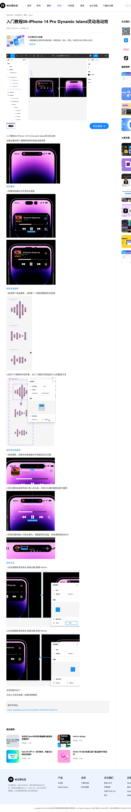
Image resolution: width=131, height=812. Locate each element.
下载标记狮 (108, 5)
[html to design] (64, 741)
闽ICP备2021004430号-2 (101, 808)
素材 (49, 5)
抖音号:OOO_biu (110, 791)
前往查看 (97, 126)
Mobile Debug (63, 787)
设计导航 (94, 5)
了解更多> (32, 44)
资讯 (38, 5)
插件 (82, 5)
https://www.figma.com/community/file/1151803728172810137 (33, 710)
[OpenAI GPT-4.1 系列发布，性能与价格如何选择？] (12, 756)
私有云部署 (85, 787)
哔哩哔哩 (107, 787)
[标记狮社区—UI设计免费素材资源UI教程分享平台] (9, 5)
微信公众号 (108, 783)
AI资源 (71, 5)
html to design (79, 736)
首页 (29, 5)
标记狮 (60, 783)
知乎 (105, 795)
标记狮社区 (18, 15)
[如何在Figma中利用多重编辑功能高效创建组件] (12, 741)
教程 (59, 5)
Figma (30, 15)
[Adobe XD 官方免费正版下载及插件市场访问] (64, 756)
